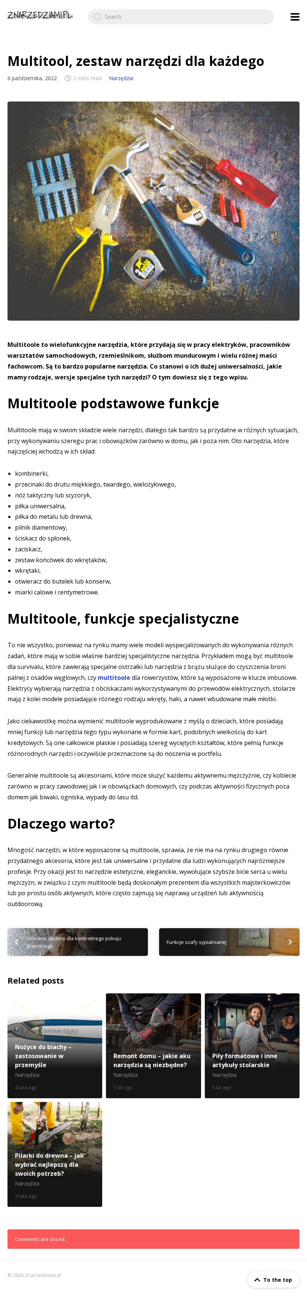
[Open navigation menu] (295, 17)
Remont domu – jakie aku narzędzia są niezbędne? (153, 1045)
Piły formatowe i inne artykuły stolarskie (252, 1045)
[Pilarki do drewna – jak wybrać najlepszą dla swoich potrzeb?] (54, 1154)
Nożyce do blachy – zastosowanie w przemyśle (54, 1045)
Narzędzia (121, 78)
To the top (277, 1279)
